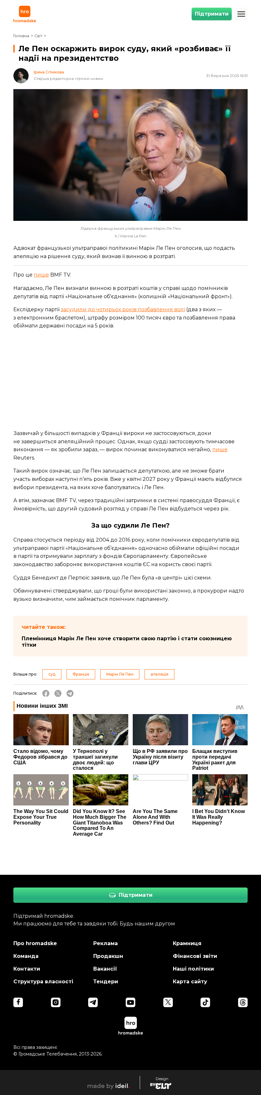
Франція (81, 674)
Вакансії (105, 969)
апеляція (159, 674)
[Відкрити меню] (241, 14)
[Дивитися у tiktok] (205, 1002)
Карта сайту (190, 982)
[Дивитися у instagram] (55, 1002)
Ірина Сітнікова (49, 72)
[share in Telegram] (70, 693)
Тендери (105, 982)
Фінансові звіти (195, 956)
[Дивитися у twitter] (168, 1002)
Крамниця (187, 943)
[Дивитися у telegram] (93, 1002)
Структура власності (43, 982)
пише (41, 275)
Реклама (105, 943)
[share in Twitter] (57, 693)
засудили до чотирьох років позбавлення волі (123, 309)
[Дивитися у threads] (243, 1002)
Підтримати (212, 14)
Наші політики (193, 969)
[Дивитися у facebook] (18, 1002)
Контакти (26, 969)
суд (51, 674)
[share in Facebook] (45, 693)
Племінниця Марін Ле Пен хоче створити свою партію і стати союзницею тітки (127, 641)
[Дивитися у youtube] (130, 1002)
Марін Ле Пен (119, 674)
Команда (26, 956)
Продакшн (108, 956)
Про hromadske (35, 943)
